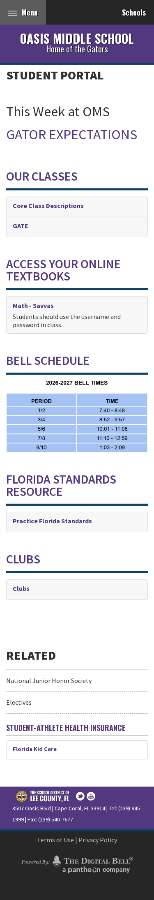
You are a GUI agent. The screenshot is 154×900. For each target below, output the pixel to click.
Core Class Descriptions (48, 205)
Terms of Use (55, 840)
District (43, 796)
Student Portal (55, 75)
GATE (20, 226)
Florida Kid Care (35, 749)
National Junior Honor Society (49, 680)
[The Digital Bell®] (77, 863)
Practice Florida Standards (52, 521)
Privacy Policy (97, 840)
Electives (19, 702)
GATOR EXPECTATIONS (71, 134)
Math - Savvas (33, 305)
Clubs (21, 588)
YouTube (91, 796)
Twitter (80, 796)
